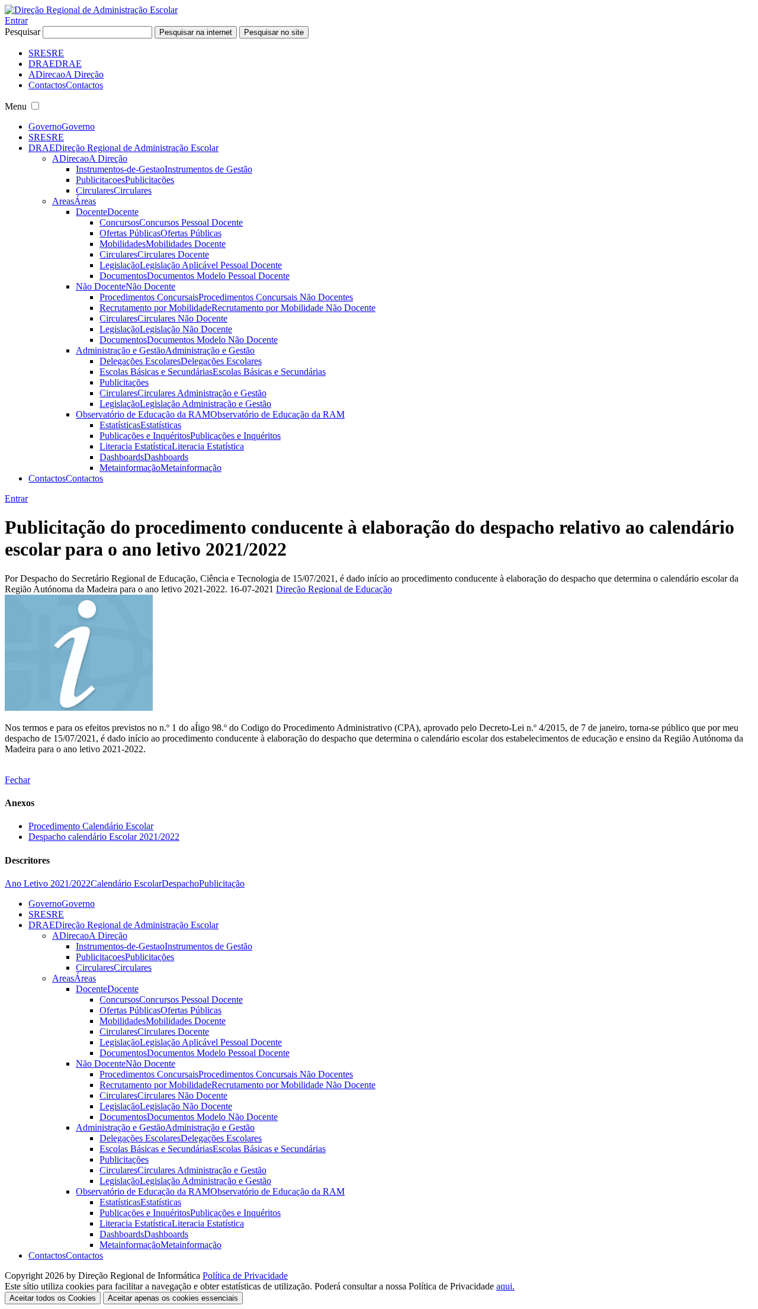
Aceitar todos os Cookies (52, 1298)
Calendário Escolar (126, 883)
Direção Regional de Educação (334, 589)
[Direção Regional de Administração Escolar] (91, 10)
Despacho (180, 883)
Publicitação (222, 883)
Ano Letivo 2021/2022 (48, 883)
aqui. (505, 1286)
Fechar (17, 780)
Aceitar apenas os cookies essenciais (173, 1298)
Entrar (16, 20)
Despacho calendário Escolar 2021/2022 (103, 837)
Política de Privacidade (245, 1275)
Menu (16, 106)
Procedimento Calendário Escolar (90, 826)
